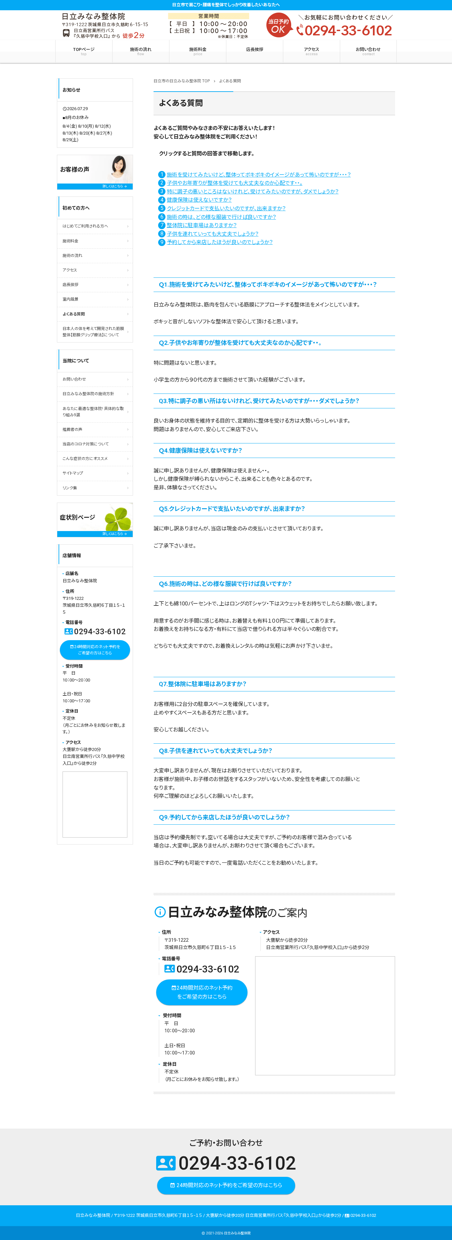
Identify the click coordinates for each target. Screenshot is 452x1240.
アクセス (311, 51)
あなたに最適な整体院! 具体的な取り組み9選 (93, 411)
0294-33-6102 (201, 969)
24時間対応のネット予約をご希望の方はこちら (202, 992)
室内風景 (70, 299)
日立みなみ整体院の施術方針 (88, 394)
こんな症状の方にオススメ (85, 458)
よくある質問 (74, 314)
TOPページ (84, 51)
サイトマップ (73, 473)
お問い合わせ (368, 51)
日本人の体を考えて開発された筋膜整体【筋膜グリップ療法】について (93, 331)
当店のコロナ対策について (86, 444)
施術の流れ (141, 51)
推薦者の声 (72, 429)
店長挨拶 (254, 49)
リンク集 (70, 488)
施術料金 (197, 51)
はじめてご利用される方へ (85, 226)
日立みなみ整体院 (237, 1233)
